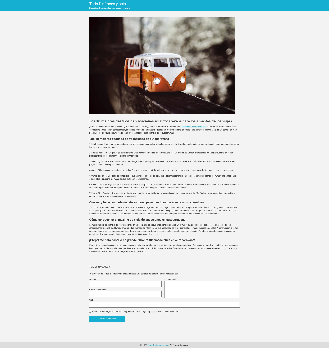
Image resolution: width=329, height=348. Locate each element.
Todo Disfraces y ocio (107, 4)
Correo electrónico (98, 289)
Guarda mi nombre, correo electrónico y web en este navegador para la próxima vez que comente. (135, 311)
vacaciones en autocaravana (193, 126)
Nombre (93, 279)
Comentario (170, 279)
